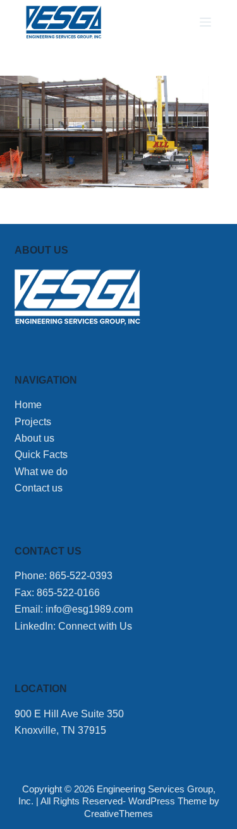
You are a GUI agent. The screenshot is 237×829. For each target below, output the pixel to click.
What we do (41, 471)
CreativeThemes (118, 813)
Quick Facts (41, 454)
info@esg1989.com (89, 609)
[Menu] (205, 22)
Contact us (39, 488)
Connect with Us (95, 626)
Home (28, 404)
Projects (33, 421)
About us (34, 438)
